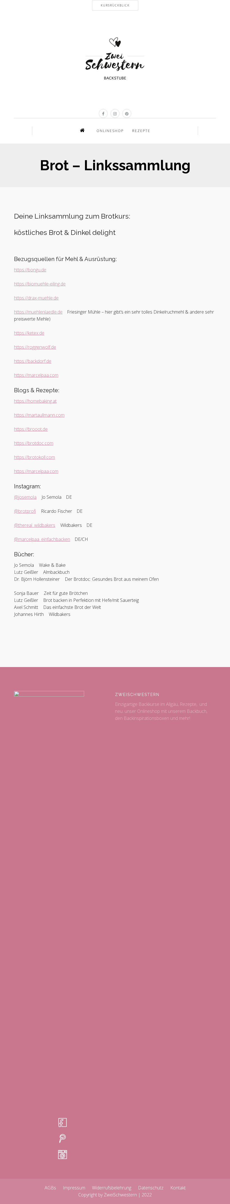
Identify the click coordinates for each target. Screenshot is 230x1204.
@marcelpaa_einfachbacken (42, 539)
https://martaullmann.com (39, 415)
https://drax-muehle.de (36, 298)
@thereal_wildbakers (34, 525)
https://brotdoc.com (33, 443)
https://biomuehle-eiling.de (40, 284)
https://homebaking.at (35, 401)
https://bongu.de (30, 270)
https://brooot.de (31, 429)
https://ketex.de (29, 333)
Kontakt (178, 1188)
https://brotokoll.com (34, 457)
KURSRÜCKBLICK (115, 5)
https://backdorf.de (32, 361)
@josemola (25, 497)
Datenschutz (151, 1188)
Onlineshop (110, 130)
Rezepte (141, 130)
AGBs (50, 1188)
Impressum (74, 1188)
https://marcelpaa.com (36, 375)
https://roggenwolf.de (35, 347)
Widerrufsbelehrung (111, 1188)
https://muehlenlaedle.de (38, 312)
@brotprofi (25, 511)
